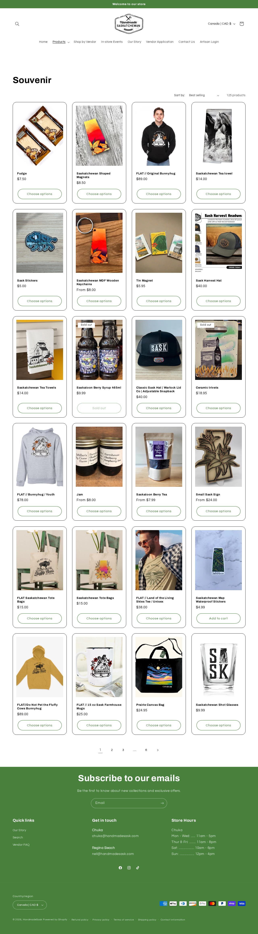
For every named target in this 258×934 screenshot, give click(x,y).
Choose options (39, 194)
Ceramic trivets (207, 387)
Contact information (173, 920)
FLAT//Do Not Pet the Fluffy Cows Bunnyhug (37, 706)
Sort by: (179, 95)
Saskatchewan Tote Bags (95, 597)
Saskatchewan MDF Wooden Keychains (98, 282)
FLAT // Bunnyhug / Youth (36, 494)
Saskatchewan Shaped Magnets (94, 175)
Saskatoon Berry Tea (151, 494)
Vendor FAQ (21, 844)
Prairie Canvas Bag (150, 704)
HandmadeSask (32, 919)
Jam (80, 494)
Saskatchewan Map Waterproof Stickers (211, 599)
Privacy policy (101, 920)
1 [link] (100, 750)
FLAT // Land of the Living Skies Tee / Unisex (155, 599)
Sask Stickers (27, 280)
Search (18, 837)
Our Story (19, 830)
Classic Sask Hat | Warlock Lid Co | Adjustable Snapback (158, 389)
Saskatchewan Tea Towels (36, 387)
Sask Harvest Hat (209, 280)
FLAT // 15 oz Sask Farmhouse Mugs (99, 706)
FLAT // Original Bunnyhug (156, 173)
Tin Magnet (144, 280)
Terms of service (124, 920)
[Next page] (157, 750)
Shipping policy (147, 920)
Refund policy (80, 920)
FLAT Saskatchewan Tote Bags (36, 599)
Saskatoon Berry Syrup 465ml (99, 387)
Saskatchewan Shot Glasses (217, 704)
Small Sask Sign (208, 494)
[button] (17, 23)
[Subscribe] (162, 803)
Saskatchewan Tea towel (214, 173)
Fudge (22, 173)
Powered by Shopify (55, 919)
